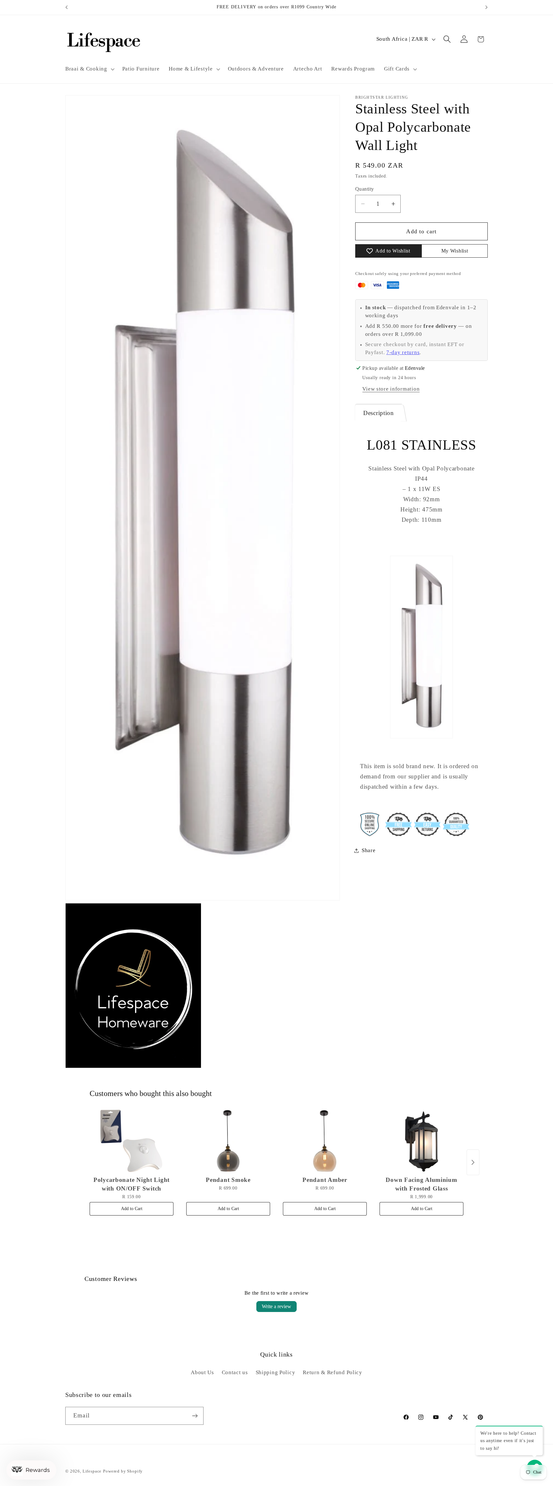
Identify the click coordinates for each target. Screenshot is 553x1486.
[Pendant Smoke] (228, 1141)
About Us (202, 1373)
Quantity (364, 189)
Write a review (276, 1306)
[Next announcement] (486, 7)
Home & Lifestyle (191, 69)
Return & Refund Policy (332, 1373)
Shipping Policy (275, 1373)
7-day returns (403, 352)
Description (378, 413)
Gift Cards (397, 69)
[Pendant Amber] (324, 1141)
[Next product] (473, 1162)
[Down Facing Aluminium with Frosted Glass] (421, 1141)
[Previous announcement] (67, 7)
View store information (391, 389)
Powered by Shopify (123, 1471)
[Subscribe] (194, 1416)
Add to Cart (131, 1208)
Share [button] (369, 850)
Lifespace (92, 1471)
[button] (89, 69)
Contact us (235, 1373)
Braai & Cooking (86, 69)
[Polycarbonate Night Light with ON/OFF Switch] (131, 1141)
